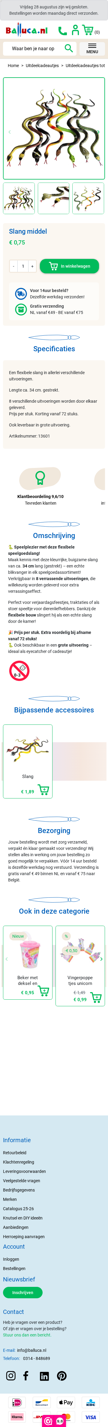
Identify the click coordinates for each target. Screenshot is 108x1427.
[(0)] (84, 29)
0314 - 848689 (36, 1358)
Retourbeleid (14, 1152)
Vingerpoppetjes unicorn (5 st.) (80, 983)
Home (13, 65)
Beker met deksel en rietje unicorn (27, 983)
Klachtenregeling (18, 1162)
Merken (10, 1199)
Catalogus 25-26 (18, 1208)
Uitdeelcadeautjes (42, 65)
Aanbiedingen (15, 1227)
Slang (27, 776)
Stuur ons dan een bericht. (27, 1335)
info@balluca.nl (31, 1350)
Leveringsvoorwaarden (24, 1171)
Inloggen (11, 1259)
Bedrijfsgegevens (19, 1190)
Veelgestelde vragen (21, 1180)
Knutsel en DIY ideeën (23, 1218)
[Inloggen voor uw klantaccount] (75, 29)
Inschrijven (22, 1292)
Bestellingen (14, 1268)
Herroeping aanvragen (24, 1236)
